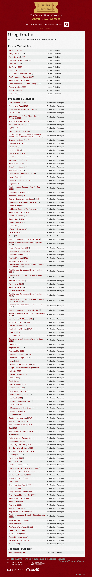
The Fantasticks (15, 411)
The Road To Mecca (17, 251)
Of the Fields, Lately (17, 475)
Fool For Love (14, 103)
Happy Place (14, 177)
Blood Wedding (15, 160)
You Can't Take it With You (20, 364)
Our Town (13, 67)
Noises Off (13, 147)
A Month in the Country (18, 431)
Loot (11, 482)
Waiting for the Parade (18, 438)
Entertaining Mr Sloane (18, 319)
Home (11, 361)
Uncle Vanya (14, 524)
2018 (17, 113)
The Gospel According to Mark (21, 202)
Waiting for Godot (16, 131)
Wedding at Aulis (16, 106)
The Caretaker (15, 87)
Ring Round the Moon (18, 512)
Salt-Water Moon (16, 541)
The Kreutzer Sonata (17, 391)
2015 (21, 164)
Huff (11, 128)
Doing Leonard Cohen (18, 492)
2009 (21, 455)
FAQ (45, 18)
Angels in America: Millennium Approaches (26, 243)
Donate (61, 559)
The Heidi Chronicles (17, 157)
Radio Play (13, 502)
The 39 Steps (14, 154)
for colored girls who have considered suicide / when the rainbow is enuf (25, 136)
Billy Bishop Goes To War (19, 472)
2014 (27, 212)
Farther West (14, 291)
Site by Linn (80, 574)
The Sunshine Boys (16, 358)
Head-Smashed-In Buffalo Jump (22, 84)
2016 (21, 147)
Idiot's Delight (14, 281)
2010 (30, 418)
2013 (21, 284)
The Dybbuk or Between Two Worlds (24, 187)
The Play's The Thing (17, 180)
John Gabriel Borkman (18, 74)
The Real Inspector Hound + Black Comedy (27, 515)
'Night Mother (14, 530)
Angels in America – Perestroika (22, 239)
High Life (12, 371)
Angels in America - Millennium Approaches (27, 314)
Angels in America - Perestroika (22, 310)
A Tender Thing (15, 229)
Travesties (13, 488)
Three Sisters (14, 57)
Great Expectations (17, 322)
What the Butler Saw (18, 425)
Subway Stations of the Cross (21, 199)
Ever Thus (13, 90)
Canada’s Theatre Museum (72, 561)
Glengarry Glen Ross (17, 445)
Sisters (11, 113)
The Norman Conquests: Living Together (25, 270)
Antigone (12, 462)
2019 (23, 103)
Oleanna (12, 415)
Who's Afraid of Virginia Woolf (21, 468)
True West (13, 336)
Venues (27, 559)
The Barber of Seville (18, 329)
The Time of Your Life (18, 60)
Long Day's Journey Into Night (21, 368)
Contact (55, 18)
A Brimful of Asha (16, 261)
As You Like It (14, 534)
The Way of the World (18, 527)
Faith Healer (14, 441)
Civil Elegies (13, 455)
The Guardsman (15, 465)
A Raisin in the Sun (16, 421)
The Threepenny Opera (18, 77)
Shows (18, 559)
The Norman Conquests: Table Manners (25, 305)
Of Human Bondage (17, 192)
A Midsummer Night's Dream (21, 408)
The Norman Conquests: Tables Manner (25, 275)
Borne (11, 236)
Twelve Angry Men (16, 248)
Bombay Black (15, 553)
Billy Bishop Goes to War (19, 451)
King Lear (12, 94)
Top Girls (12, 64)
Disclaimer (50, 559)
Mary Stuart (14, 54)
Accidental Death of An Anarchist (22, 209)
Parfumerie (13, 164)
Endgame (12, 344)
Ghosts (11, 378)
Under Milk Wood (16, 520)
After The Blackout (17, 121)
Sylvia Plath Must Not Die (19, 495)
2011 (17, 378)
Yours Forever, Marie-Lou (19, 174)
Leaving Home (15, 70)
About (36, 18)
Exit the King (14, 388)
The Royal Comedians (18, 354)
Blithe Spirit (13, 50)
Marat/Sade (14, 170)
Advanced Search (46, 28)
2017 (16, 128)
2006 (27, 80)
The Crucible (14, 222)
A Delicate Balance (16, 125)
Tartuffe (12, 233)
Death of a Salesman (18, 418)
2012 (20, 344)
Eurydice (12, 184)
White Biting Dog (16, 385)
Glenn (11, 226)
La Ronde (13, 332)
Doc (10, 428)
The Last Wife (14, 143)
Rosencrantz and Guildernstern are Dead (26, 339)
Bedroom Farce (15, 196)
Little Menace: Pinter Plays (20, 109)
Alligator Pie (14, 287)
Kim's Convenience (16, 140)
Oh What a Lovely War (18, 448)
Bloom (11, 544)
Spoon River (14, 206)
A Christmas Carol (16, 80)
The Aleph (13, 398)
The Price (12, 381)
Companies (38, 559)
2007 (21, 50)
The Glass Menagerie (17, 395)
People (10, 559)
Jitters (11, 435)
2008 (30, 492)
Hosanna (12, 150)
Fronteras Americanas (18, 401)
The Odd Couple (15, 537)
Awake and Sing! (16, 478)
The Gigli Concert (16, 258)
